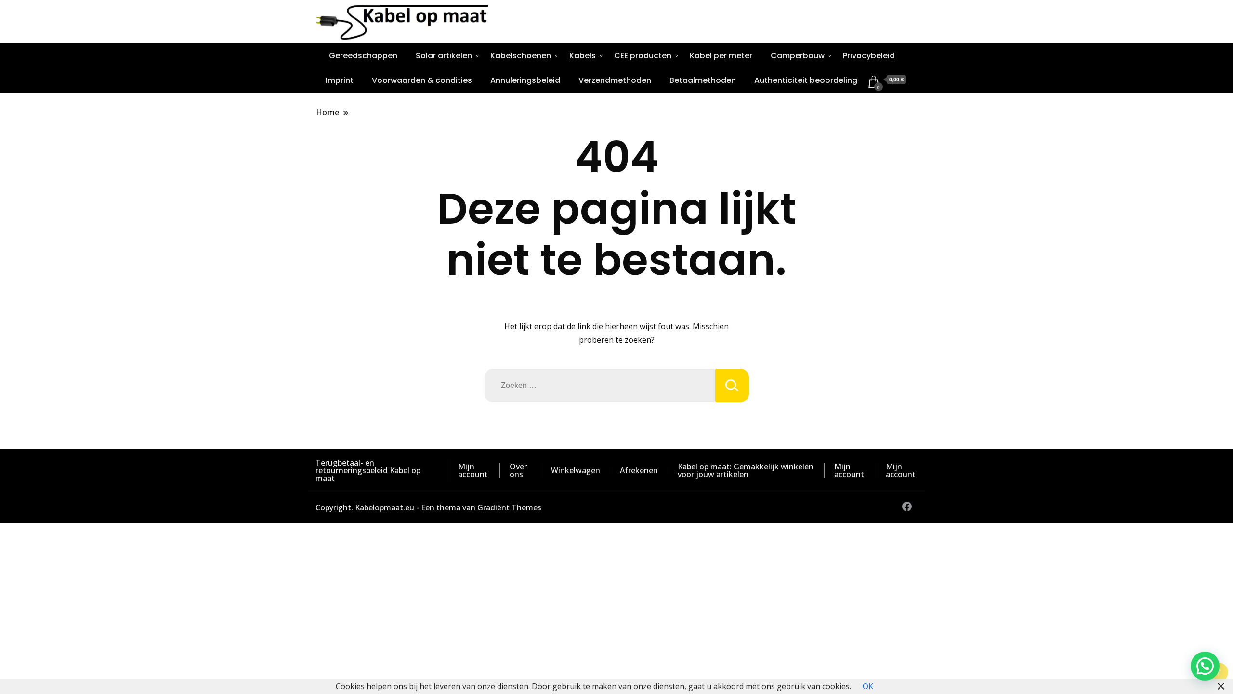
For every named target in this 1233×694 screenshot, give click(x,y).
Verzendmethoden (614, 80)
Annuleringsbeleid (525, 80)
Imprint (340, 80)
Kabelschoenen (520, 55)
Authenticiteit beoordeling (805, 80)
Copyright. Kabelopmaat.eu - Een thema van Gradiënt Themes (428, 507)
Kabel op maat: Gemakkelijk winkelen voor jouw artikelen (745, 470)
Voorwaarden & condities (422, 80)
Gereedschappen (363, 55)
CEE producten (642, 55)
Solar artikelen (444, 55)
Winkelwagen (575, 470)
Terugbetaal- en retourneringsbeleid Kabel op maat (367, 470)
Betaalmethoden (702, 80)
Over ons (518, 470)
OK (868, 686)
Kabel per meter (721, 55)
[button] (1205, 666)
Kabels (582, 55)
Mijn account (473, 470)
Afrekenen (639, 470)
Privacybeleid (869, 55)
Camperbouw (798, 55)
